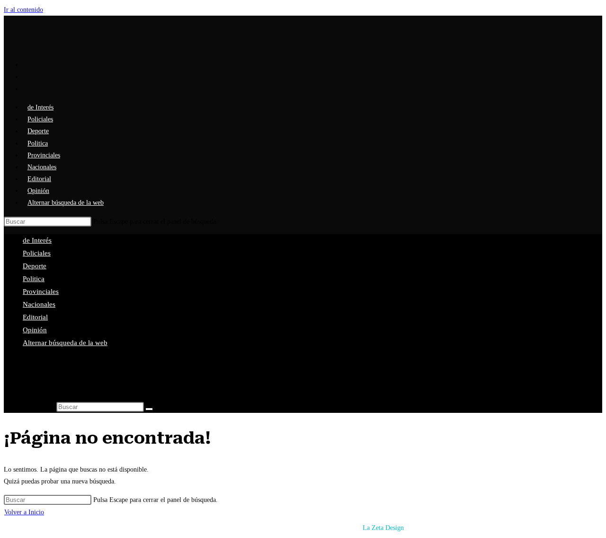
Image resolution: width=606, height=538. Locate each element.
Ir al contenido (23, 9)
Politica (34, 279)
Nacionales (39, 304)
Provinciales (41, 291)
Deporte (34, 266)
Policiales (37, 253)
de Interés (37, 240)
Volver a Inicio (24, 512)
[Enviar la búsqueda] (149, 409)
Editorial (35, 317)
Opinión (35, 330)
